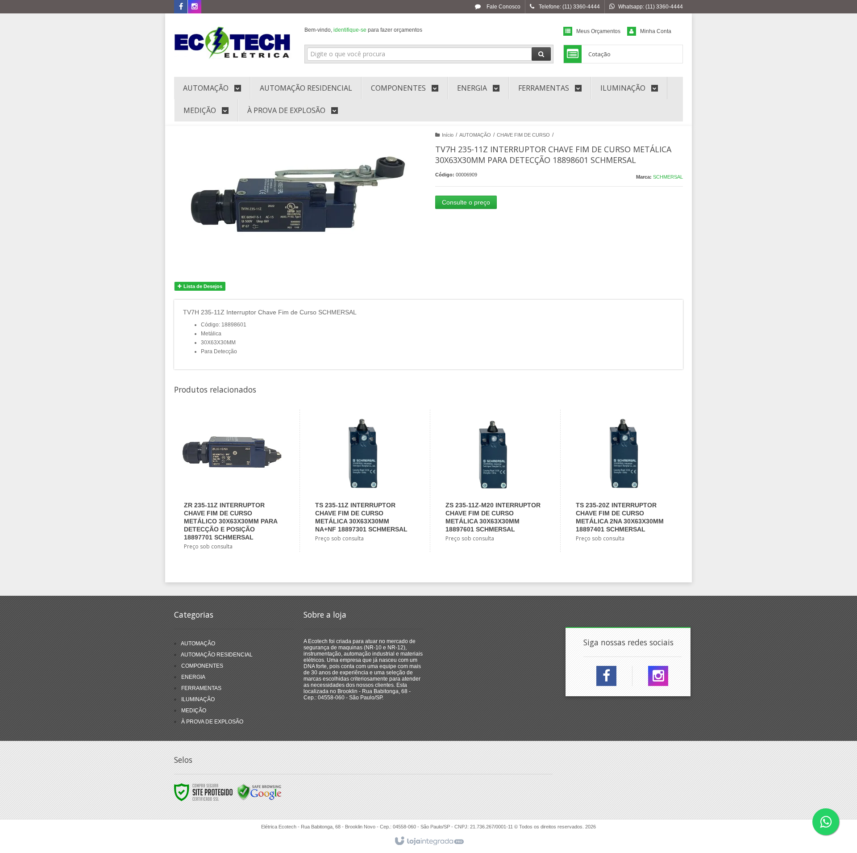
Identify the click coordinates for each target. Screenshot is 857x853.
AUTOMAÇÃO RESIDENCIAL (217, 655)
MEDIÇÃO (193, 710)
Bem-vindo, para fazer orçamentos (363, 30)
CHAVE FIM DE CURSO (523, 135)
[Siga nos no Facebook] (180, 7)
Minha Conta (655, 31)
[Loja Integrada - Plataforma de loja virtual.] (429, 841)
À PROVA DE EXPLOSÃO (212, 722)
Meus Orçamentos (598, 31)
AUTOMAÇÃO (475, 135)
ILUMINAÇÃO (198, 699)
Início (447, 135)
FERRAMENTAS (201, 688)
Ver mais (237, 518)
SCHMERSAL (668, 177)
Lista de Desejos (202, 286)
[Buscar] (541, 54)
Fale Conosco (502, 7)
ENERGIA (193, 677)
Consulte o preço (466, 202)
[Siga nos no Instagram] (194, 7)
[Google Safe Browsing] (259, 792)
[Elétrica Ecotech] (232, 43)
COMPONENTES (202, 666)
